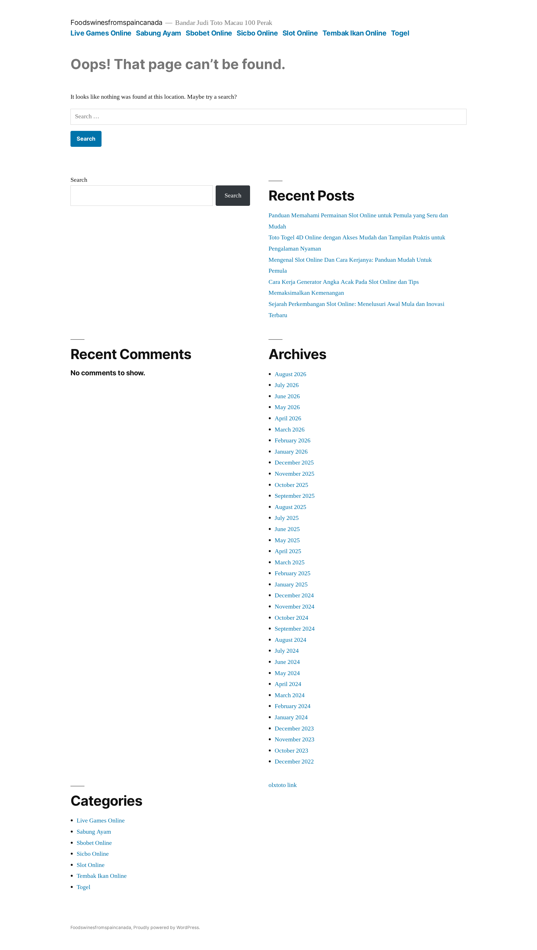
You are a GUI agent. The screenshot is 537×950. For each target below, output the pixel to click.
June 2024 (287, 662)
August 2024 (290, 640)
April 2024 (288, 684)
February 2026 (292, 440)
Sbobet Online (209, 33)
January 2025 (291, 584)
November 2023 (294, 739)
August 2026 (290, 374)
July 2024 (287, 651)
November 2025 (294, 474)
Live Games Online (100, 33)
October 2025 (291, 485)
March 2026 (290, 429)
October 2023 (291, 751)
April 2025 (288, 551)
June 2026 (287, 396)
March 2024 (290, 695)
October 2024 (291, 618)
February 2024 (292, 706)
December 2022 (294, 761)
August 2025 (290, 507)
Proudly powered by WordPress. (166, 927)
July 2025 (287, 518)
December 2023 (294, 728)
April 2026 (288, 418)
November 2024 (294, 606)
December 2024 (294, 595)
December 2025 (294, 462)
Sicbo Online (257, 33)
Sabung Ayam (158, 33)
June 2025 (287, 529)
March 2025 (290, 562)
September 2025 (295, 496)
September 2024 (295, 629)
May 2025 (287, 540)
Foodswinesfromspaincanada (116, 22)
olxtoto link (282, 785)
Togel (400, 33)
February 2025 (292, 573)
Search (78, 180)
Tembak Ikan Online (354, 33)
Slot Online (300, 33)
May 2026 (287, 407)
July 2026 (287, 385)
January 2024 (291, 717)
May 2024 (287, 673)
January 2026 (291, 452)
